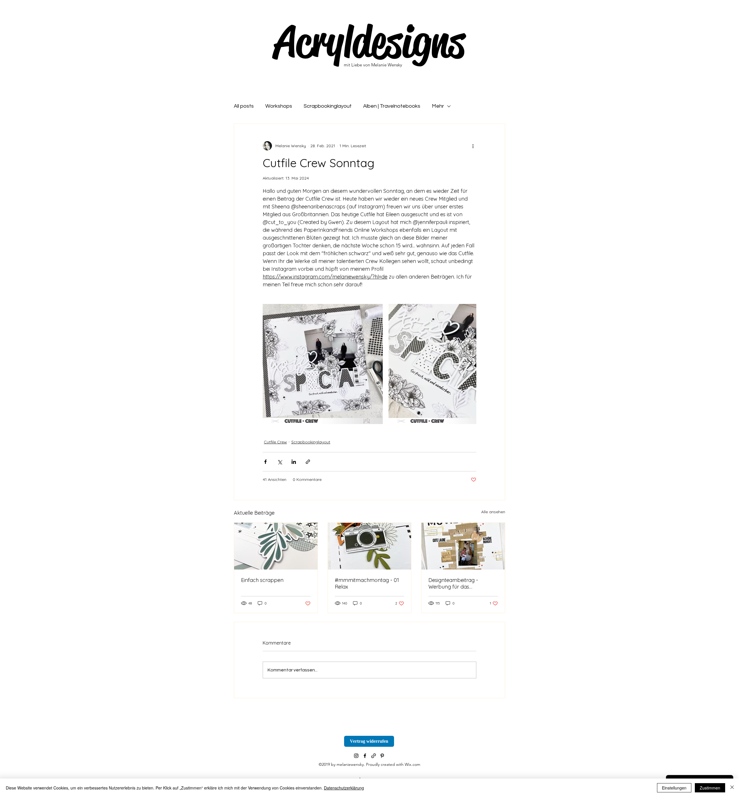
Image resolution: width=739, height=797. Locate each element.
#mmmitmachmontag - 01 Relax (367, 583)
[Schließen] (732, 787)
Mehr (438, 106)
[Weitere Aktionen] (472, 145)
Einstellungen (674, 788)
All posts (244, 106)
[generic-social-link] (373, 756)
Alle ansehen (493, 511)
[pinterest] (382, 756)
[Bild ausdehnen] (323, 364)
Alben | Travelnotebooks (391, 106)
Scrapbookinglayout (328, 106)
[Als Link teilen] (308, 461)
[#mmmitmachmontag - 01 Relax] (369, 546)
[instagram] (356, 756)
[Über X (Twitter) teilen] (279, 461)
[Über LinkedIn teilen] (293, 461)
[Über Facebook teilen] (265, 461)
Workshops (278, 106)
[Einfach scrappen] (276, 546)
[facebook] (365, 756)
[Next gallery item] (469, 364)
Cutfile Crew (275, 442)
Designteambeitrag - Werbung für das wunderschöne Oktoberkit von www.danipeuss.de (459, 583)
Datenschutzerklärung (344, 788)
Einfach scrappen (262, 580)
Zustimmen (710, 788)
